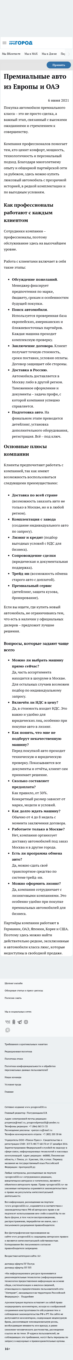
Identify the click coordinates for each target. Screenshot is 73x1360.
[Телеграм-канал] (20, 1022)
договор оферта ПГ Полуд (19, 1263)
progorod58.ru (14, 1176)
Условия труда (13, 1084)
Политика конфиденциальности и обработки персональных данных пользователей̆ (30, 1068)
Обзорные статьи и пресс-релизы (24, 990)
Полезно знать (13, 997)
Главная (9, 1091)
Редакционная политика (18, 1051)
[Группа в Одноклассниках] (14, 1022)
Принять (59, 65)
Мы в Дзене (49, 54)
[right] (69, 54)
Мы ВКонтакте (11, 54)
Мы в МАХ (31, 54)
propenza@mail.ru (15, 1122)
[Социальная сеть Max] (8, 1030)
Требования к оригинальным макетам (26, 1044)
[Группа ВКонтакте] (8, 1022)
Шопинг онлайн (14, 983)
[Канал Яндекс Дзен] (26, 1022)
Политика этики (14, 1058)
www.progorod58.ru (36, 1106)
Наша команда (13, 1077)
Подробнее (27, 1296)
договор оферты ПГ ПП (18, 1267)
